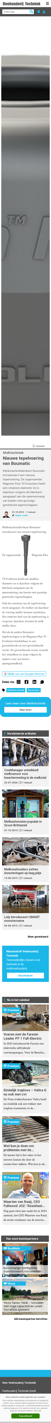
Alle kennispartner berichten (31, 1318)
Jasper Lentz (21, 515)
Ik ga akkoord (25, 1416)
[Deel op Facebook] (27, 682)
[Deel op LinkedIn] (35, 682)
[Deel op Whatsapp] (19, 682)
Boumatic (34, 690)
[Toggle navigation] (47, 3)
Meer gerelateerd (38, 936)
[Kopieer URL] (43, 682)
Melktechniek (15, 690)
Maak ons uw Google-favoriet (26, 674)
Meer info (37, 1411)
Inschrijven (25, 975)
